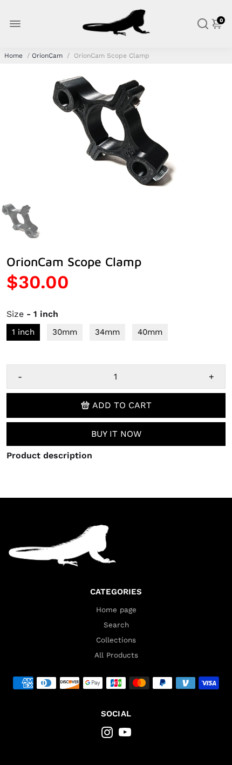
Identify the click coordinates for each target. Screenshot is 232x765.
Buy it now (116, 434)
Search (116, 624)
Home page (116, 609)
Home (13, 55)
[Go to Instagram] (107, 734)
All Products (116, 655)
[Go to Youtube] (125, 734)
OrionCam (47, 55)
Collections (116, 639)
